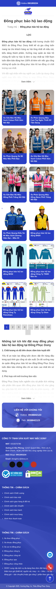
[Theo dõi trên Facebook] (5, 465)
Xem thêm (26, 81)
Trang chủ (12, 27)
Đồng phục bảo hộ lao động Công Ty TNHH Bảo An (41, 274)
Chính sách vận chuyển (14, 506)
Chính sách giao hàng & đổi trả (17, 501)
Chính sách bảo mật (12, 497)
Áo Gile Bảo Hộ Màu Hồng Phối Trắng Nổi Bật (14, 196)
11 (42, 327)
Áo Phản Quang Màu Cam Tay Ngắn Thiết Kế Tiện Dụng (41, 120)
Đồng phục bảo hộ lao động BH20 (41, 234)
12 (48, 327)
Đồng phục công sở (12, 555)
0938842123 (34, 415)
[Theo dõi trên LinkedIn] (26, 465)
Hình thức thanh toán (13, 519)
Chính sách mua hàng (13, 514)
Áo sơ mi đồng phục (12, 547)
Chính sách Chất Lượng (14, 493)
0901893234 (21, 455)
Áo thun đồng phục (12, 538)
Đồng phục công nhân (13, 564)
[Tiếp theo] (28, 332)
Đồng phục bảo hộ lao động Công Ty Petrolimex (13, 312)
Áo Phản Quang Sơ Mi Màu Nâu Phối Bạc (13, 157)
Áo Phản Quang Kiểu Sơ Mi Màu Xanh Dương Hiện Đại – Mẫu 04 (14, 235)
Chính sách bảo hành (13, 510)
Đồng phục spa (10, 560)
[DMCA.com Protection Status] (33, 474)
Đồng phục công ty (12, 551)
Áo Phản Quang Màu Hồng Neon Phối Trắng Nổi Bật (41, 197)
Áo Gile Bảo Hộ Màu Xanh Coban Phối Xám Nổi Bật (13, 120)
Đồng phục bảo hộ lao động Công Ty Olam (41, 311)
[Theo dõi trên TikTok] (12, 465)
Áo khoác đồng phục (12, 542)
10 (36, 327)
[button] (3, 11)
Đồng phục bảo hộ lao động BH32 (13, 272)
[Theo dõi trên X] (19, 465)
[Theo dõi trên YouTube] (34, 465)
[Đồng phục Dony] (28, 11)
